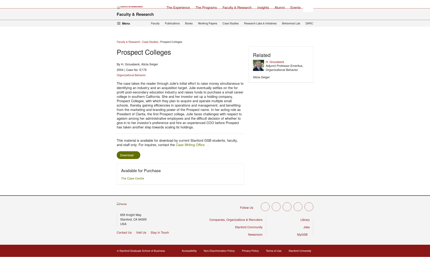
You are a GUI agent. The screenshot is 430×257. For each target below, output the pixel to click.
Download (127, 155)
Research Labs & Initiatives (260, 23)
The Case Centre (133, 178)
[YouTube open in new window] (298, 206)
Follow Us (246, 207)
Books (189, 23)
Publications (172, 23)
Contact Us (124, 232)
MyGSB (303, 234)
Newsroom (255, 234)
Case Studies (231, 23)
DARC (309, 23)
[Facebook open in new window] (276, 206)
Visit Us (141, 232)
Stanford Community (249, 227)
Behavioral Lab (291, 23)
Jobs (306, 227)
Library (305, 219)
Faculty (155, 23)
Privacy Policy (251, 251)
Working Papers (207, 23)
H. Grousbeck (275, 62)
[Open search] (308, 7)
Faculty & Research (135, 14)
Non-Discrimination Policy (220, 251)
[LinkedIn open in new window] (309, 206)
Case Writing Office (192, 144)
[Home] (122, 204)
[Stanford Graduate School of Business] (130, 7)
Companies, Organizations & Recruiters (236, 219)
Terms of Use (275, 251)
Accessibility (190, 251)
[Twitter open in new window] (265, 206)
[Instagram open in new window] (287, 206)
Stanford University (301, 251)
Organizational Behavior (131, 75)
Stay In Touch (160, 232)
